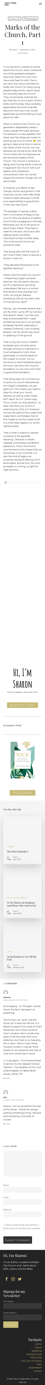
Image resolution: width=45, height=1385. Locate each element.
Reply (8, 1078)
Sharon (15, 50)
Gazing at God (34, 1354)
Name (6, 1185)
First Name (8, 1301)
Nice (39, 1364)
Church (14, 18)
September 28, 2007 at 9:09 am (15, 1000)
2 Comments (23, 53)
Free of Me (36, 1357)
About (38, 1347)
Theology (30, 18)
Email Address (10, 1312)
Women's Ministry (20, 898)
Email (6, 1197)
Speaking (37, 1351)
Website (7, 1209)
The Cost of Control (31, 1361)
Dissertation (35, 1367)
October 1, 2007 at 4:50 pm (13, 1100)
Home (38, 1344)
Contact (37, 1371)
